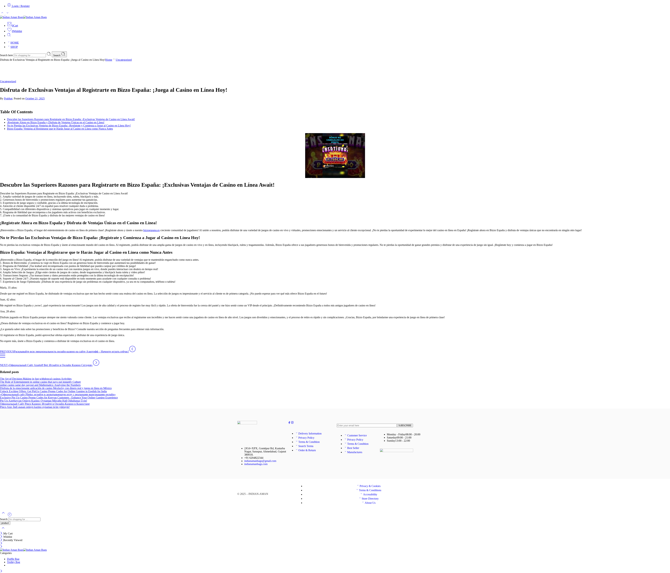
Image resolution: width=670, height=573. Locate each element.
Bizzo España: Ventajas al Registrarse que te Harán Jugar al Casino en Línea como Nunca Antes (60, 128)
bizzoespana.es (151, 230)
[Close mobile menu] (1, 546)
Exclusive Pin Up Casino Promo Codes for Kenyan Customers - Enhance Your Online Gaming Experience (59, 397)
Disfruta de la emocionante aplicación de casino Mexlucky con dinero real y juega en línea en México (56, 388)
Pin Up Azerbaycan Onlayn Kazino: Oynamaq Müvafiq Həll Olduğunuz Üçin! (43, 400)
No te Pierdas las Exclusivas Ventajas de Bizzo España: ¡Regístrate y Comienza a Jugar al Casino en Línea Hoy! (69, 125)
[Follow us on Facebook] (289, 423)
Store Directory (370, 498)
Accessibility (370, 494)
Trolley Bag (13, 562)
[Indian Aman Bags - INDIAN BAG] (23, 17)
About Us (370, 502)
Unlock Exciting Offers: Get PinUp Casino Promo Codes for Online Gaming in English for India (53, 391)
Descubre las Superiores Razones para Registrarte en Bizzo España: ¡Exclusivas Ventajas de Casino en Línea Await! (71, 119)
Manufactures (354, 452)
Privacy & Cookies (370, 486)
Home (108, 59)
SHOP (14, 46)
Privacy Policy (306, 437)
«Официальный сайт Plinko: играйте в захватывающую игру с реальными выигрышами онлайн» (58, 394)
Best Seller (353, 448)
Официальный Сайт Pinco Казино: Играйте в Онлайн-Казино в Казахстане (45, 403)
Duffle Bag (13, 558)
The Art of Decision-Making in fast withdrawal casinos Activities (36, 378)
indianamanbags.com (255, 464)
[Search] (9, 35)
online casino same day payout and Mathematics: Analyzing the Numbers (40, 385)
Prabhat (8, 98)
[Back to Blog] (2, 357)
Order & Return (307, 450)
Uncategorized (124, 59)
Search (57, 55)
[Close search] (3, 530)
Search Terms (305, 446)
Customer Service (357, 435)
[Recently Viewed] (9, 515)
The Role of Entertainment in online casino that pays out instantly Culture (40, 381)
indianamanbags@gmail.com (260, 460)
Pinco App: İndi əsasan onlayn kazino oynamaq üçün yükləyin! (35, 406)
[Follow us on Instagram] (292, 423)
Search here (7, 55)
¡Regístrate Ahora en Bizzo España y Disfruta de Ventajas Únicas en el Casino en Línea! (55, 122)
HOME (14, 42)
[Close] (1, 533)
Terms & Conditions (370, 490)
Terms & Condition (309, 441)
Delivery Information (310, 433)
